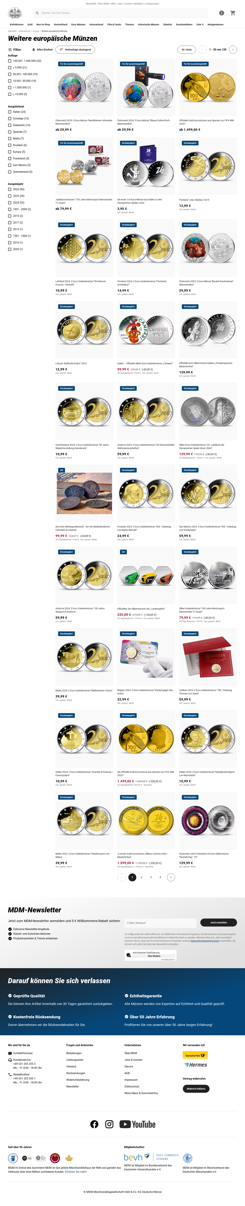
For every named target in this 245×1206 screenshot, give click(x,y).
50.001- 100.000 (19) (25, 74)
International (96, 24)
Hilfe (113, 3)
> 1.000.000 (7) (22, 87)
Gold (30, 24)
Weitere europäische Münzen (54, 31)
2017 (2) (18, 222)
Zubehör (167, 24)
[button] (37, 13)
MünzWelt (91, 3)
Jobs (119, 3)
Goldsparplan (152, 3)
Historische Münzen (148, 24)
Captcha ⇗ (168, 960)
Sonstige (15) (21, 118)
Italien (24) (19, 111)
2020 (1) (18, 249)
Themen (129, 24)
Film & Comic (114, 24)
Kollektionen (17, 24)
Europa (36, 31)
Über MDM (103, 3)
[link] (15, 13)
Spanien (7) (20, 131)
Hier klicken (154, 956)
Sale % (200, 24)
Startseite (12, 31)
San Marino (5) (22, 165)
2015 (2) (18, 216)
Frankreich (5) (21, 158)
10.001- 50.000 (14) (24, 80)
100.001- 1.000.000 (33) (27, 60)
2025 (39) (18, 196)
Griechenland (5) (22, 171)
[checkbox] (10, 61)
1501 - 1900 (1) (22, 236)
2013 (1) (18, 229)
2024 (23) (18, 202)
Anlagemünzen (216, 24)
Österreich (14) (21, 125)
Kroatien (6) (20, 145)
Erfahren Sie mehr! (76, 1171)
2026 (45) (18, 189)
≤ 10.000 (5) (20, 94)
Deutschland (60, 24)
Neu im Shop (43, 24)
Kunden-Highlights (133, 3)
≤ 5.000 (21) (20, 67)
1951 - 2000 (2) (22, 209)
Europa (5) (19, 151)
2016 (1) (18, 242)
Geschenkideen (184, 24)
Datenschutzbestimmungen (204, 941)
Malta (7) (18, 138)
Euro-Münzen (78, 24)
